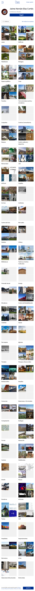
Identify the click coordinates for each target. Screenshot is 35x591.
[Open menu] (2, 2)
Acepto (28, 588)
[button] (5, 21)
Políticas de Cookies (17, 588)
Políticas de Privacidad (8, 588)
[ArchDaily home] (17, 2)
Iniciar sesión (29, 2)
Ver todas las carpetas (28, 21)
